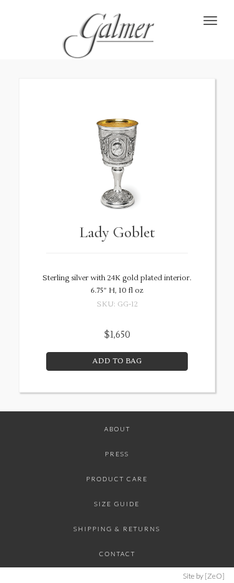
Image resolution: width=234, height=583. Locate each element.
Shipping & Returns (117, 528)
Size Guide (117, 503)
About (117, 429)
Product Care (117, 479)
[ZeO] (215, 576)
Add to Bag (117, 361)
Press (117, 454)
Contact (117, 553)
